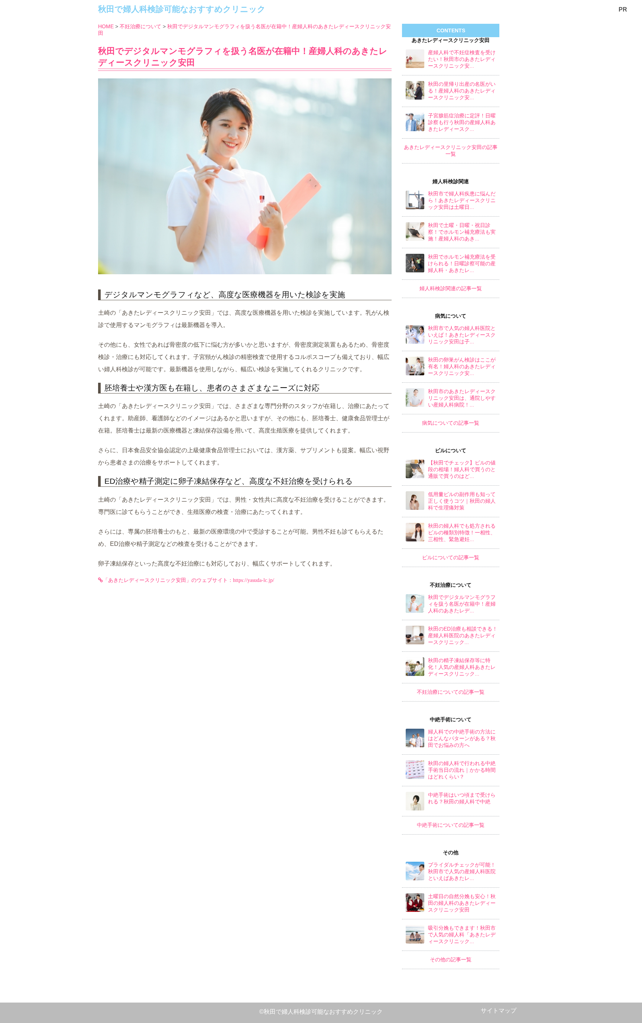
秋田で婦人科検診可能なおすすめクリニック (182, 9)
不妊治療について (140, 26)
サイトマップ (498, 1010)
